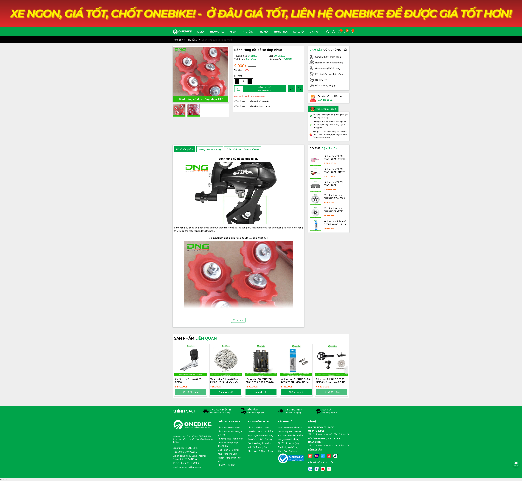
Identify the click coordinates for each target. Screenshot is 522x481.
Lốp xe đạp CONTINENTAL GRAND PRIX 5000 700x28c (260, 381)
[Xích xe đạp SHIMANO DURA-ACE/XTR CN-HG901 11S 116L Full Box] (296, 360)
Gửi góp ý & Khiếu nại (288, 439)
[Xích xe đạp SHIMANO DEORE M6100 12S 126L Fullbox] (315, 225)
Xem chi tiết (261, 392)
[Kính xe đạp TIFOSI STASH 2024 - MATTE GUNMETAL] (315, 173)
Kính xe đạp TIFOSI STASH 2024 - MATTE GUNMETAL (334, 171)
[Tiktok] (335, 456)
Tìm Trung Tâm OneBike (289, 431)
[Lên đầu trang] (516, 456)
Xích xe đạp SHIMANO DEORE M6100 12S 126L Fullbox (335, 223)
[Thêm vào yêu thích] (291, 88)
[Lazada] (316, 456)
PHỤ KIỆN (264, 31)
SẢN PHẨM (195, 338)
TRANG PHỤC (281, 31)
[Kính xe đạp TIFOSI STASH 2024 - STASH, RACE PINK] (315, 160)
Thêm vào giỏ (226, 392)
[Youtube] (323, 469)
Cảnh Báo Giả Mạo (287, 451)
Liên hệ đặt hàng (190, 392)
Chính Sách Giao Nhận (229, 427)
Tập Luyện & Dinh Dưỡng (260, 435)
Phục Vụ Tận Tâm (226, 465)
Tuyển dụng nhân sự (288, 447)
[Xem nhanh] (203, 356)
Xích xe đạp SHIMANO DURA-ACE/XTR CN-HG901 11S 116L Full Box (296, 381)
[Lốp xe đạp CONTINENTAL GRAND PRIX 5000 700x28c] (261, 360)
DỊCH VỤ (314, 31)
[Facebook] (316, 469)
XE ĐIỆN (200, 31)
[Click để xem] (201, 74)
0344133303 (325, 99)
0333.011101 (315, 442)
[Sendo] (329, 456)
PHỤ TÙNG (248, 31)
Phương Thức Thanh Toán (230, 438)
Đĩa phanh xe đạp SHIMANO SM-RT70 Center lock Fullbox (334, 210)
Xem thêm (238, 320)
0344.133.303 (316, 430)
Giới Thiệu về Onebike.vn (290, 427)
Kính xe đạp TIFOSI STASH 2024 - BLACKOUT (333, 184)
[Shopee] (310, 456)
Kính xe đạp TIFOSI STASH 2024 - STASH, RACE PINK (334, 158)
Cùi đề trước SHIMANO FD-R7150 (188, 381)
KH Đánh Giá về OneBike (290, 435)
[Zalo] (310, 469)
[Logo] (183, 31)
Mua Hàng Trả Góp (227, 453)
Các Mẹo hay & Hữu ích (259, 443)
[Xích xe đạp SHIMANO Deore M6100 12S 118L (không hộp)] (226, 360)
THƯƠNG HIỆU (217, 31)
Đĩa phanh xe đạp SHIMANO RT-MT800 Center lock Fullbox (334, 197)
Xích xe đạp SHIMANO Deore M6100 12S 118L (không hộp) (225, 381)
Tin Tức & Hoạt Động (288, 443)
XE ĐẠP (234, 31)
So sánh (3, 479)
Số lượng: (238, 76)
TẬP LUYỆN (299, 31)
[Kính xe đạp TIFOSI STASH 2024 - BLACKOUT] (315, 186)
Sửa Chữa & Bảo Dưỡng (260, 439)
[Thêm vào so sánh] (299, 88)
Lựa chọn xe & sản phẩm (260, 431)
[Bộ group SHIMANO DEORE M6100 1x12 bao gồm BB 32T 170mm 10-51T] (331, 360)
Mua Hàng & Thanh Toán (260, 451)
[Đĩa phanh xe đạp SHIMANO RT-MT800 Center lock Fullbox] (315, 199)
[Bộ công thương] (291, 458)
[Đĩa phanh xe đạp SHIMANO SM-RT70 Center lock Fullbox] (315, 212)
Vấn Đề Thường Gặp (258, 447)
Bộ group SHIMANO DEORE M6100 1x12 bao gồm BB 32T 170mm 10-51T (330, 381)
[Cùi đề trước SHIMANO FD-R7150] (190, 360)
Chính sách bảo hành (258, 427)
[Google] (329, 469)
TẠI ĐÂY (268, 106)
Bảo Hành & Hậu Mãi (228, 449)
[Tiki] (323, 456)
